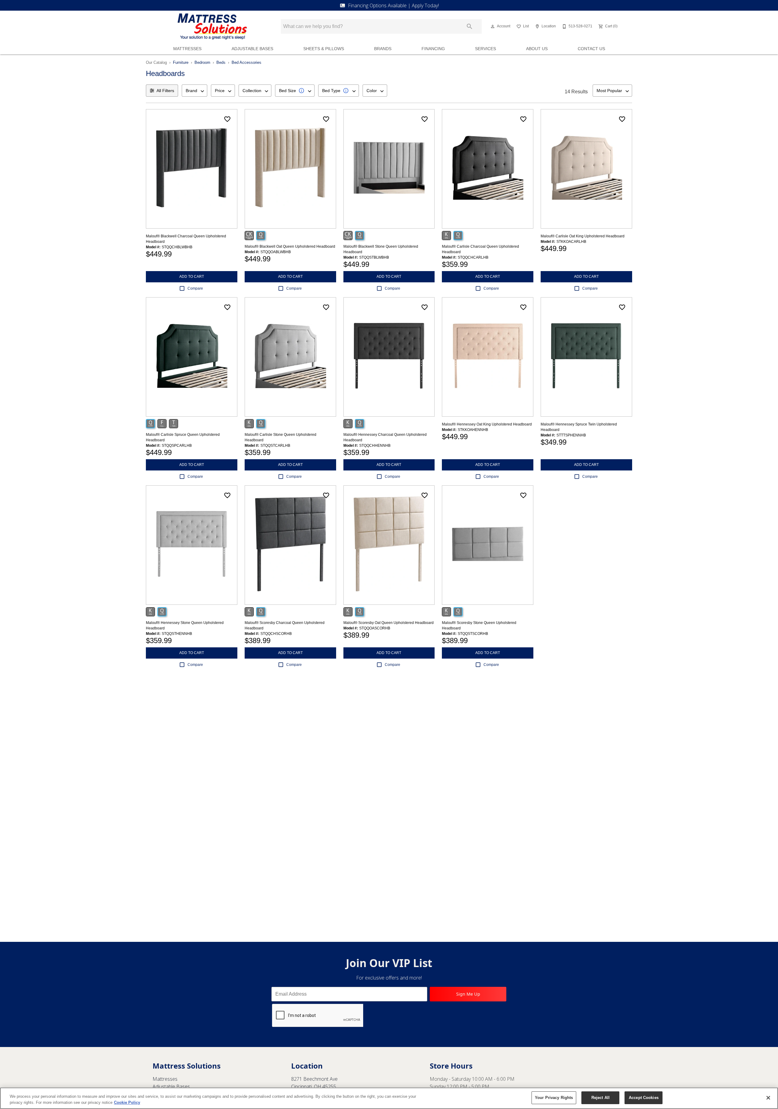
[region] (389, 1098)
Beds (220, 62)
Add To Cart (191, 276)
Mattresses (187, 48)
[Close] (768, 1097)
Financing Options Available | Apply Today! (393, 5)
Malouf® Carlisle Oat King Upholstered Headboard (583, 236)
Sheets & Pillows (323, 48)
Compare (195, 288)
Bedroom (202, 62)
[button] (492, 26)
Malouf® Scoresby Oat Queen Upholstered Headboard (388, 623)
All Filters (165, 90)
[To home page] (212, 26)
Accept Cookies (644, 1097)
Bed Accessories (246, 62)
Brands (382, 48)
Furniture (180, 62)
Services (485, 48)
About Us (537, 48)
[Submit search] (469, 26)
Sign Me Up (468, 994)
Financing (433, 48)
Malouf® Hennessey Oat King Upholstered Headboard (487, 424)
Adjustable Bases (252, 48)
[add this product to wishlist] (227, 119)
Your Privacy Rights (554, 1097)
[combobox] (194, 90)
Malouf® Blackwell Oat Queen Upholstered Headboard (290, 246)
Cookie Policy (127, 1102)
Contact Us (591, 48)
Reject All (600, 1097)
